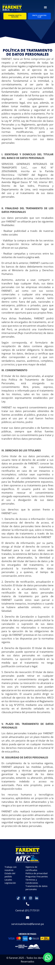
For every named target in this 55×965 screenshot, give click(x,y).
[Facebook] (24, 898)
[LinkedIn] (37, 898)
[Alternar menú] (45, 7)
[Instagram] (31, 898)
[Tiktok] (18, 898)
